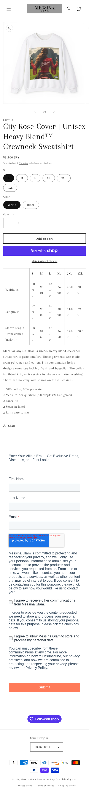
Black (31, 204)
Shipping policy (67, 785)
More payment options (44, 261)
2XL (63, 178)
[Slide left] (35, 112)
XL (48, 178)
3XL (10, 187)
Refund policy (69, 779)
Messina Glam (28, 779)
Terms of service (45, 785)
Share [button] (12, 425)
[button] (8, 8)
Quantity (8, 214)
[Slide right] (54, 112)
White (12, 204)
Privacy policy (24, 785)
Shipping (23, 163)
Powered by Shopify (47, 779)
